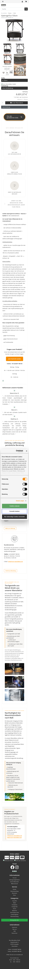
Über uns (14, 929)
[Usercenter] (22, 1)
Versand (14, 877)
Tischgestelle (14, 906)
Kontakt (14, 889)
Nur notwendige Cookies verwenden (14, 516)
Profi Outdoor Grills (14, 912)
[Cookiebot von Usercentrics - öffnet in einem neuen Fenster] (17, 451)
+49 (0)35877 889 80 (17, 363)
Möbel (14, 902)
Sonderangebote (14, 914)
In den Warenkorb (17, 103)
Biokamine (14, 910)
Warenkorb (14, 893)
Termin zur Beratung (10, 570)
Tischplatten (14, 904)
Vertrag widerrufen (14, 920)
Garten (14, 908)
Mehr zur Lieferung (10, 528)
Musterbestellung (14, 891)
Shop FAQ (14, 901)
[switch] (25, 484)
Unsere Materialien (14, 881)
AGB (15, 931)
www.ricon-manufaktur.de (14, 837)
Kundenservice (9, 545)
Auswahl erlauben (14, 511)
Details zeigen (20, 500)
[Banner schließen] (26, 451)
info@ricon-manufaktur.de (15, 561)
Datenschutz (14, 933)
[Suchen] (26, 9)
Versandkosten (25, 97)
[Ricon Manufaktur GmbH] (8, 84)
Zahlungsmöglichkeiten (14, 879)
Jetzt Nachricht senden (14, 359)
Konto (14, 895)
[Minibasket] (26, 1)
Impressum (14, 927)
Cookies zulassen (14, 506)
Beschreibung (6, 107)
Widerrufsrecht (14, 883)
